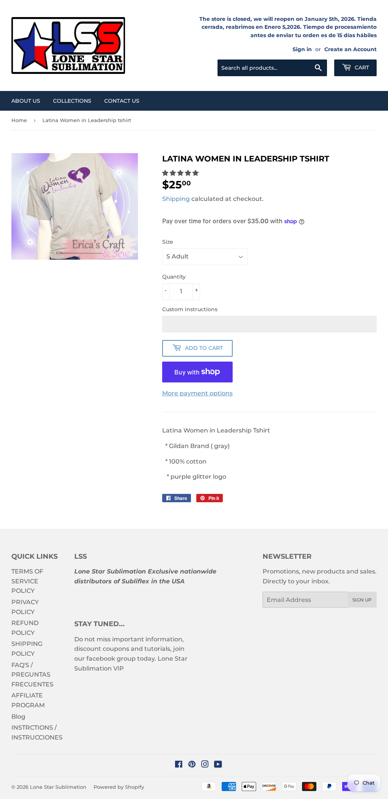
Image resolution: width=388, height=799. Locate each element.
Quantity (174, 276)
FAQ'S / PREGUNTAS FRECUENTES (32, 674)
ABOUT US (25, 100)
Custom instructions (189, 309)
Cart (361, 67)
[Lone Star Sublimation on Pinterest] (192, 765)
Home (19, 120)
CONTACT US (121, 100)
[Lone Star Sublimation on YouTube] (218, 765)
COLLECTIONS (72, 100)
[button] (181, 173)
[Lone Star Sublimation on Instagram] (205, 765)
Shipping (176, 198)
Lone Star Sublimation (58, 787)
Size (167, 241)
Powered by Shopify (119, 787)
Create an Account (350, 49)
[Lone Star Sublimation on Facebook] (179, 765)
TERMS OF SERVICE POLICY (27, 581)
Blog (18, 716)
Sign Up (362, 600)
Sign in (302, 49)
